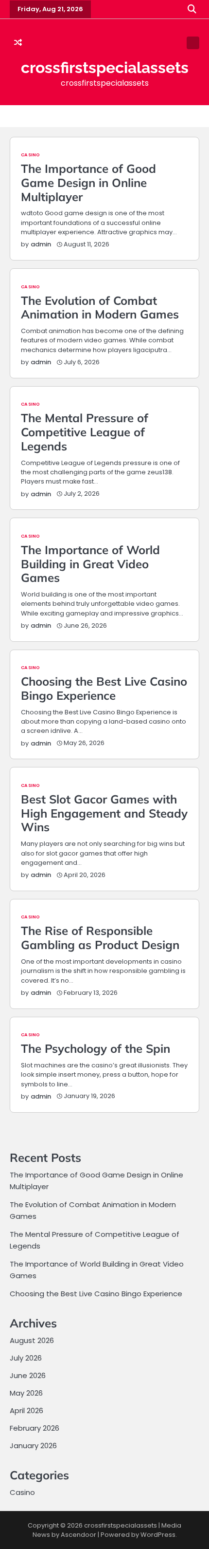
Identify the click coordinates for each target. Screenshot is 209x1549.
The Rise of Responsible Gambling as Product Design (100, 937)
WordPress (157, 1534)
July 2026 (26, 1358)
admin (41, 244)
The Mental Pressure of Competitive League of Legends (84, 432)
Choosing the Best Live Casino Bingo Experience (104, 688)
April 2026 (26, 1410)
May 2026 (26, 1393)
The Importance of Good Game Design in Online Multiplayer (88, 182)
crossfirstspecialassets (105, 67)
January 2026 (33, 1445)
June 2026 (28, 1375)
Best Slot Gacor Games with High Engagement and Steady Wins (104, 813)
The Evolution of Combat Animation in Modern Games (100, 307)
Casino (30, 154)
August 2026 (32, 1340)
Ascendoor (78, 1534)
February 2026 (34, 1428)
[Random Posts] (18, 43)
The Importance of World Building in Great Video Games (90, 563)
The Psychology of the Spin (95, 1048)
